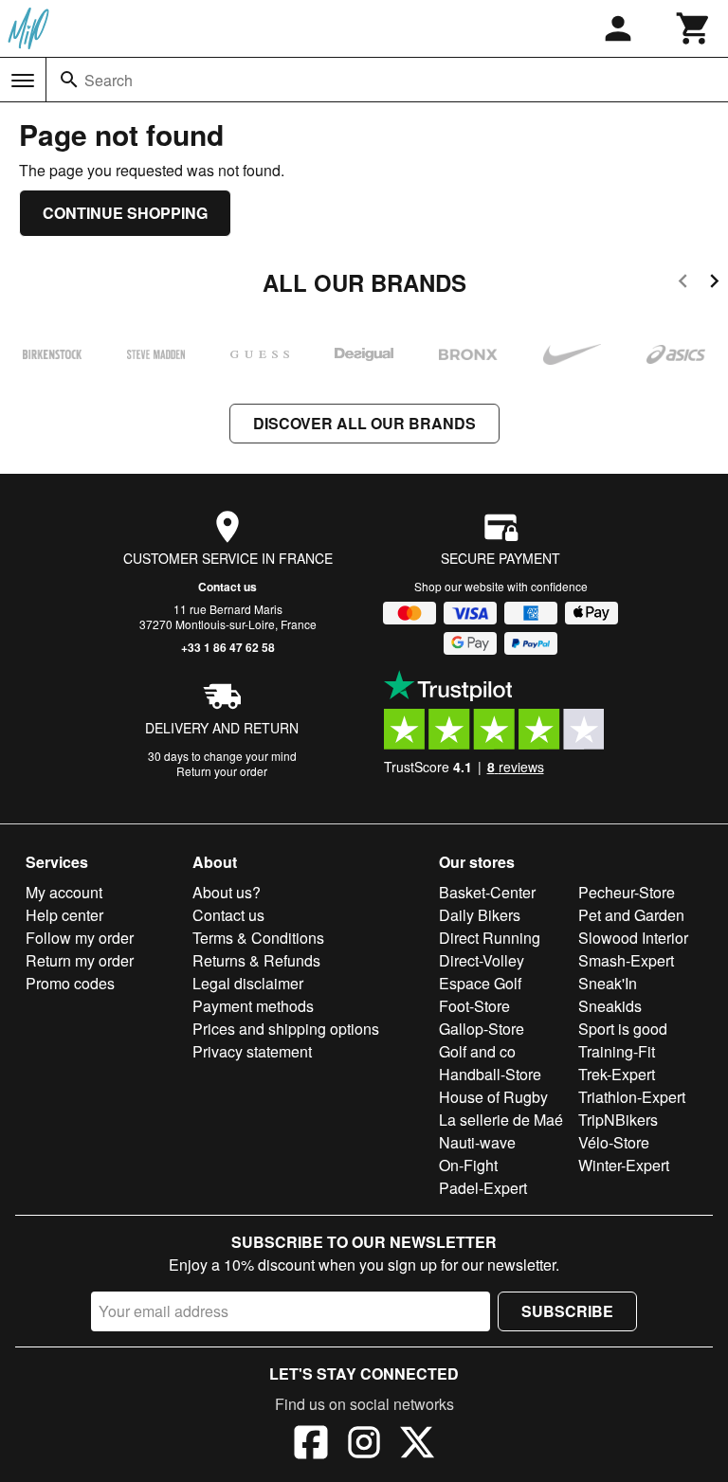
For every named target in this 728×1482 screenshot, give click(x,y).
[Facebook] (311, 1445)
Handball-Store (490, 1074)
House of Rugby (493, 1097)
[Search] (69, 79)
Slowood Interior (633, 938)
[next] (714, 283)
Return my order (80, 960)
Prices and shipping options (285, 1028)
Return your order (221, 771)
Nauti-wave (477, 1142)
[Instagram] (364, 1445)
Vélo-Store (613, 1142)
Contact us (227, 586)
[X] (417, 1445)
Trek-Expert (616, 1074)
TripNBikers (618, 1119)
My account (64, 892)
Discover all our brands (364, 423)
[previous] (683, 283)
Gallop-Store (481, 1028)
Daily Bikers (479, 915)
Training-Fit (616, 1051)
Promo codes (70, 983)
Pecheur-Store (626, 892)
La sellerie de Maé (501, 1119)
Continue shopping (125, 213)
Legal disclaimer (247, 983)
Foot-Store (474, 1006)
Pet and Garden (631, 915)
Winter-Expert (623, 1165)
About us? (226, 892)
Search (108, 80)
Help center (64, 915)
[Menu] (23, 80)
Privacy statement (252, 1051)
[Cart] (694, 28)
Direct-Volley (481, 960)
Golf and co (477, 1051)
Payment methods (253, 1006)
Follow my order (80, 938)
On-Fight (468, 1165)
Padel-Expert (483, 1188)
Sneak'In (607, 983)
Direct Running (489, 938)
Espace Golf (480, 983)
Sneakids (610, 1006)
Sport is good (622, 1028)
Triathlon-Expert (631, 1097)
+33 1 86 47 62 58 (228, 647)
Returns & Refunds (256, 960)
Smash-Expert (626, 960)
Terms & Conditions (258, 938)
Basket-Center (487, 892)
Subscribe (567, 1311)
